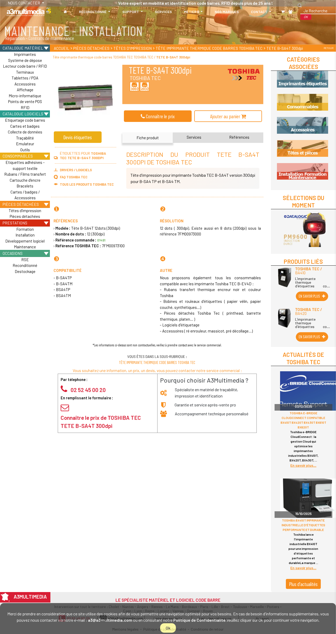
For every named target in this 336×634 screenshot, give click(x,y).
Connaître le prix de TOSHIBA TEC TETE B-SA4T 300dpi (101, 421)
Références (239, 137)
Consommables (18, 156)
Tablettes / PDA (25, 78)
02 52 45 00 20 (88, 389)
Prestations (15, 223)
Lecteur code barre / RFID (25, 66)
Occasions (13, 253)
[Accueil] (65, 12)
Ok (168, 627)
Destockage (25, 271)
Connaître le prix (160, 116)
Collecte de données (25, 132)
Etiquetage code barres (25, 120)
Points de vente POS (25, 101)
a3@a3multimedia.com (110, 619)
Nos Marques (227, 11)
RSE (25, 259)
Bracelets (25, 186)
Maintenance (25, 246)
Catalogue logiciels (23, 113)
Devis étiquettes (77, 137)
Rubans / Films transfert (25, 174)
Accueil (61, 48)
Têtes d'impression (25, 210)
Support (131, 11)
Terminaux (25, 72)
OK (306, 17)
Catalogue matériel (23, 48)
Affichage (25, 89)
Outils (25, 149)
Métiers (192, 11)
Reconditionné (93, 11)
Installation (25, 235)
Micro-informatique (25, 95)
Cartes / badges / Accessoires (25, 195)
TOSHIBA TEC (145, 78)
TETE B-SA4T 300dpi (284, 48)
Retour (328, 48)
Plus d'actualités (303, 584)
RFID (25, 107)
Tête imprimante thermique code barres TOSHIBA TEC (209, 48)
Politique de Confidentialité (199, 619)
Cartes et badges (25, 126)
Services (163, 11)
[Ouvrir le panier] (283, 12)
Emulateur (25, 143)
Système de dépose (25, 60)
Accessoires (25, 84)
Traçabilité (25, 138)
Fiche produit (147, 137)
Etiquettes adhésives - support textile (25, 165)
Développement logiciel (25, 241)
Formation (25, 229)
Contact (259, 11)
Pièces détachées (21, 204)
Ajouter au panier (225, 116)
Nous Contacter (19, 3)
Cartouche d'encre (25, 180)
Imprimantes (25, 54)
